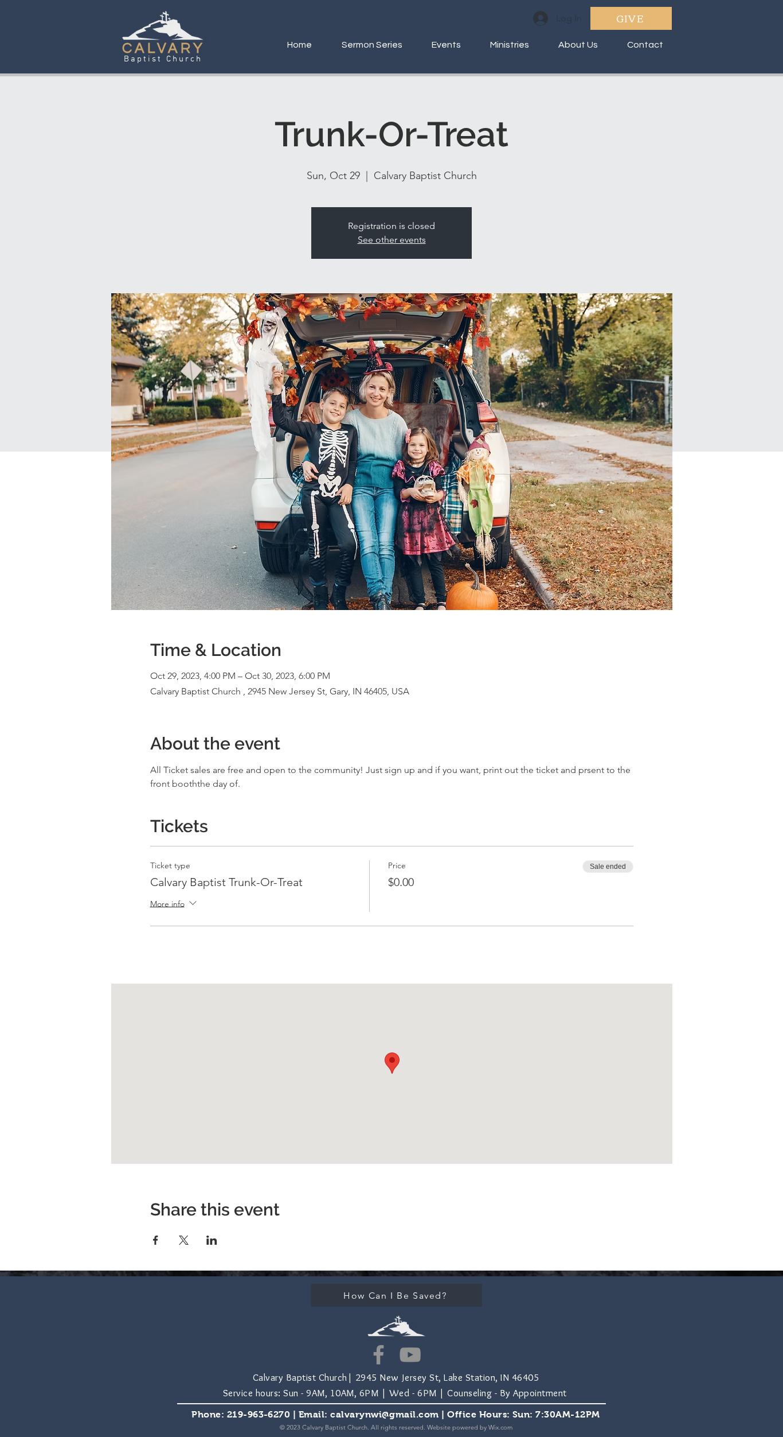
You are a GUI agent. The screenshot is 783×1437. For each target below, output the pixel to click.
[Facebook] (378, 1355)
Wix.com (500, 1427)
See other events (392, 239)
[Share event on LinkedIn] (211, 1240)
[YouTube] (410, 1355)
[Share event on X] (183, 1240)
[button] (503, 44)
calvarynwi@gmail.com (384, 1414)
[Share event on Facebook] (155, 1240)
